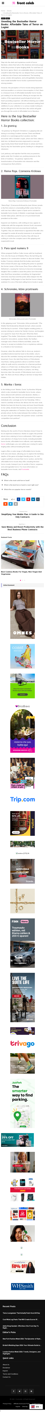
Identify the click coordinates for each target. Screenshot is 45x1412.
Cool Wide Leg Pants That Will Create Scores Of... (21, 1319)
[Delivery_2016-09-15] (21, 1248)
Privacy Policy (7, 1403)
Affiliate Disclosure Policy (22, 1403)
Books (3, 18)
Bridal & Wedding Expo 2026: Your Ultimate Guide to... (22, 1345)
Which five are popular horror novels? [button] (17, 489)
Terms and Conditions (10, 1374)
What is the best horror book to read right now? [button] (21, 485)
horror (3, 444)
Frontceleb (25, 469)
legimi (7, 18)
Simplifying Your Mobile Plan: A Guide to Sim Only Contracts (22, 516)
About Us (6, 1365)
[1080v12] (21, 1255)
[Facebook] (13, 1391)
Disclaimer (6, 1368)
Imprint (5, 1371)
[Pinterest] (31, 1391)
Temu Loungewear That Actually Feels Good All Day (21, 1313)
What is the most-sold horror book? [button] (17, 480)
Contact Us (6, 1377)
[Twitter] (19, 1391)
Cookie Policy (36, 1403)
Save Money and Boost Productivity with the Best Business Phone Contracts (23, 528)
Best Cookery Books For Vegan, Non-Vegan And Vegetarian (21, 573)
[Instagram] (25, 1391)
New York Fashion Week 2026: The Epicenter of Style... (22, 1339)
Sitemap (25, 1406)
